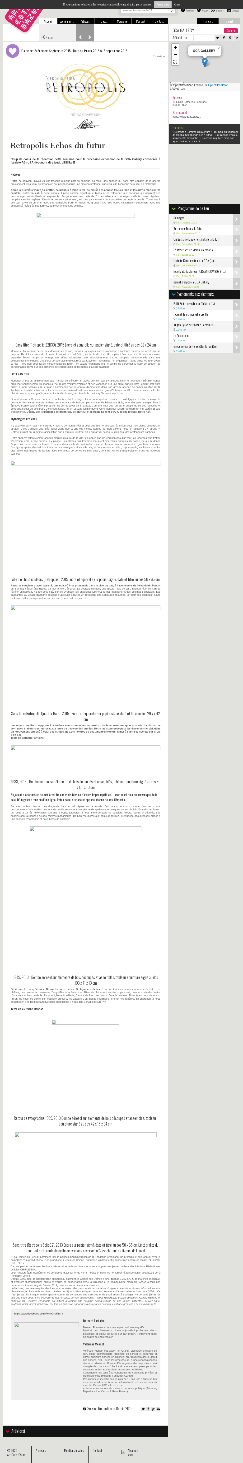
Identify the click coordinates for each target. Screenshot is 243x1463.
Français (208, 21)
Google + (219, 10)
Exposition (159, 56)
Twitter (205, 10)
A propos (41, 1450)
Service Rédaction (99, 1408)
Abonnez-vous (133, 1452)
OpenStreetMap (218, 85)
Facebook (189, 10)
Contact (159, 21)
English (230, 21)
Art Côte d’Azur (16, 1454)
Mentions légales (74, 1450)
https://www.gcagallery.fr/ (187, 116)
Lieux (104, 21)
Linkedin (235, 10)
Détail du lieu (180, 37)
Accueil (48, 21)
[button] (205, 62)
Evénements (67, 21)
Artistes (85, 21)
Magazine (122, 21)
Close (177, 4)
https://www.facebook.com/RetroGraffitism (38, 1313)
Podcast (140, 21)
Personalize (162, 4)
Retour (47, 37)
